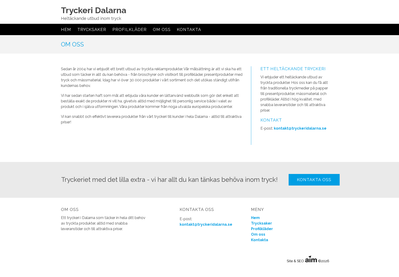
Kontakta (189, 29)
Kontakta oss (314, 179)
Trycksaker (91, 29)
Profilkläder (129, 29)
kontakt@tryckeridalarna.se (300, 128)
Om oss (162, 29)
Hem (66, 29)
